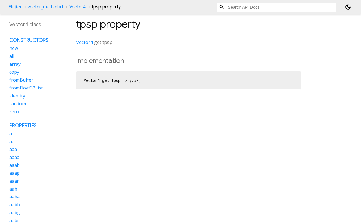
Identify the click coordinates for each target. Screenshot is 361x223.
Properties (23, 126)
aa (11, 141)
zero (14, 111)
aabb (14, 205)
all (11, 56)
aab (13, 189)
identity (17, 96)
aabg (14, 212)
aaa (13, 149)
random (17, 103)
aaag (14, 173)
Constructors (29, 40)
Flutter (15, 7)
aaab (14, 165)
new (13, 48)
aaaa (14, 157)
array (15, 64)
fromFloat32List (26, 88)
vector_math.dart (45, 7)
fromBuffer (21, 80)
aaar (14, 181)
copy (14, 72)
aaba (14, 197)
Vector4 (77, 7)
